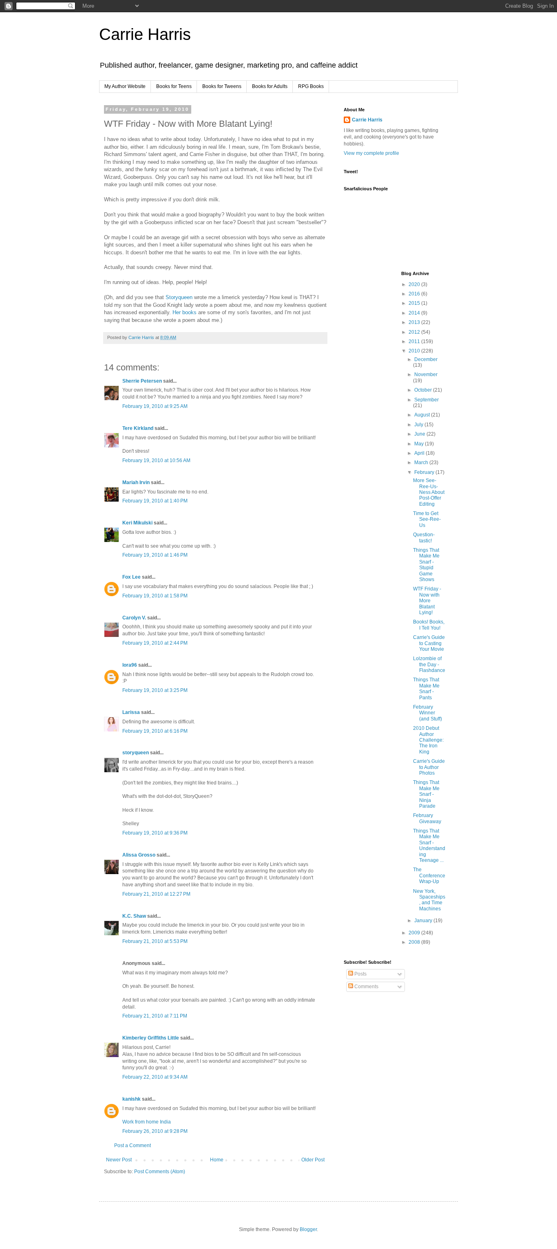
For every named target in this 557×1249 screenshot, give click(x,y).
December (426, 359)
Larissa (131, 712)
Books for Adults (269, 86)
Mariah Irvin (136, 482)
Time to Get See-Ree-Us (427, 519)
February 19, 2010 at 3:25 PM (155, 690)
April (420, 453)
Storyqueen (180, 297)
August (422, 415)
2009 (415, 933)
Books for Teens (174, 86)
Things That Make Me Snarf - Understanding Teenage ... (429, 845)
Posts (360, 974)
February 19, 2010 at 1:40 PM (155, 501)
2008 (415, 942)
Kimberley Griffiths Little (150, 1038)
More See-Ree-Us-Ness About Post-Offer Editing (428, 492)
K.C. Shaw (134, 916)
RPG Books (311, 86)
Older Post (313, 1160)
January (423, 920)
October (423, 390)
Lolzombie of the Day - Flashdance (429, 664)
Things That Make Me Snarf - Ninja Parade (426, 794)
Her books (184, 312)
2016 (415, 294)
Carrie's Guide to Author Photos (429, 767)
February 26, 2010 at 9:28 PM (155, 1131)
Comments (365, 986)
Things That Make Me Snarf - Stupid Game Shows (426, 564)
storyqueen (135, 753)
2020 (415, 284)
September (426, 400)
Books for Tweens (221, 86)
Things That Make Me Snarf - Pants (426, 688)
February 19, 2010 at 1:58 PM (155, 596)
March (421, 462)
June (420, 434)
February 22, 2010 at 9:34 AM (155, 1077)
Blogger (308, 1229)
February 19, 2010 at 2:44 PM (155, 643)
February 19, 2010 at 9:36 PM (155, 833)
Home (216, 1160)
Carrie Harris (145, 34)
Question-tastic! (424, 537)
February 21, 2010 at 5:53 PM (155, 941)
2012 (415, 332)
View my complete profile (371, 153)
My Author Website (125, 86)
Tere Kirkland (137, 428)
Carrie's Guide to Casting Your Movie (429, 643)
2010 (415, 351)
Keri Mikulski (137, 523)
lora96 (129, 665)
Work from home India (146, 1122)
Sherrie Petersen (142, 381)
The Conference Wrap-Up (429, 875)
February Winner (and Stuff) (427, 713)
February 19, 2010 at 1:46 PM (155, 555)
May (419, 444)
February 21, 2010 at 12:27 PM (156, 894)
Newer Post (119, 1160)
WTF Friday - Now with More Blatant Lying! (427, 600)
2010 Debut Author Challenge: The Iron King (428, 740)
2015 (415, 303)
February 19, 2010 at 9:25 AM (155, 406)
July (419, 424)
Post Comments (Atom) (159, 1171)
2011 (415, 341)
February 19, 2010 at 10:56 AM (156, 460)
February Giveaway (427, 818)
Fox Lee (131, 577)
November (426, 374)
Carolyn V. (134, 618)
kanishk (131, 1099)
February (424, 472)
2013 (415, 322)
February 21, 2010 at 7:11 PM (154, 1016)
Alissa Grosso (138, 855)
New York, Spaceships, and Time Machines (429, 900)
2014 (415, 313)
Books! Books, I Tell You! (428, 624)
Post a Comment (132, 1145)
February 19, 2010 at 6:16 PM (155, 731)
